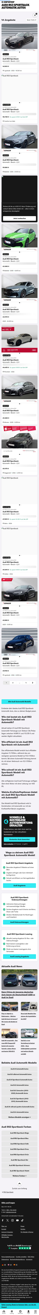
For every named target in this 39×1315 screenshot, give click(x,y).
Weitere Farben (19, 1176)
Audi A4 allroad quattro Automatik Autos (19, 1107)
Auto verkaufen (8, 844)
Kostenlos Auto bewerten (19, 839)
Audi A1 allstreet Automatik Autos (19, 1074)
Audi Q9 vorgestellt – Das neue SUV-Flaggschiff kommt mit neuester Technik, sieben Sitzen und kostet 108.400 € (10, 1046)
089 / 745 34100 (11, 1210)
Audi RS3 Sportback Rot (19, 1160)
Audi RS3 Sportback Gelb (20, 1144)
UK (11, 1265)
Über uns (4, 1226)
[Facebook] (3, 1221)
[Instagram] (12, 1221)
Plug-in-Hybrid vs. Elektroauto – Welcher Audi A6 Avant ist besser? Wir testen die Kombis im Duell (10, 1019)
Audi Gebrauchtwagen (19, 922)
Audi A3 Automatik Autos (20, 1085)
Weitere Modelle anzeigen (19, 1117)
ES (16, 1265)
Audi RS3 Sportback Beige (19, 1133)
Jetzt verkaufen (19, 218)
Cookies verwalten (21, 1256)
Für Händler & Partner (27, 1232)
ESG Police (31, 1256)
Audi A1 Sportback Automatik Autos (19, 1080)
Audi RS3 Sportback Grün (19, 1155)
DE (5, 1265)
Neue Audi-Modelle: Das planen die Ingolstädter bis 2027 (28, 1016)
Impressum (29, 1259)
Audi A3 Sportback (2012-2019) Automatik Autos (19, 1100)
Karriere (23, 1229)
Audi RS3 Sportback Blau (19, 1138)
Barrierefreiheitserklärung (17, 1259)
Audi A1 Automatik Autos (19, 1069)
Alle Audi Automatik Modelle (19, 702)
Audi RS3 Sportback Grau (19, 1149)
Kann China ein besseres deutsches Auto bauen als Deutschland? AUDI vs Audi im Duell (18, 995)
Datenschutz (5, 1259)
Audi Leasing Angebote (19, 957)
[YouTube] (17, 1221)
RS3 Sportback (8, 1192)
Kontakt (4, 1229)
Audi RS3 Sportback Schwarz (19, 1165)
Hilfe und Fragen (8, 1203)
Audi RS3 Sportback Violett (19, 1171)
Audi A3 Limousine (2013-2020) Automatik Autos (19, 1092)
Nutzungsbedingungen (8, 1256)
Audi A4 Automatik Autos (20, 1112)
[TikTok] (22, 1221)
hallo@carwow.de (11, 1212)
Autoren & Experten (7, 1232)
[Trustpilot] (19, 1248)
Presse (22, 1226)
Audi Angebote (19, 886)
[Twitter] (7, 1221)
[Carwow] (8, 2)
